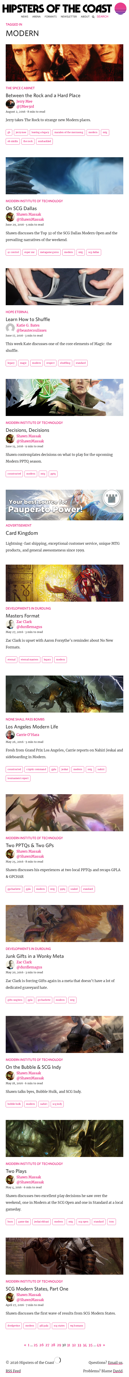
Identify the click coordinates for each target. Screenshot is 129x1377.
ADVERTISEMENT (19, 525)
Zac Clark (24, 622)
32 (74, 1345)
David (117, 1371)
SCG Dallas (93, 252)
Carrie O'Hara (27, 735)
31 (68, 1345)
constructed (14, 473)
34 (85, 1345)
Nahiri (101, 769)
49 (99, 1345)
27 (47, 1345)
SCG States (59, 1325)
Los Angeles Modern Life (32, 726)
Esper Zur (29, 252)
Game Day (23, 1221)
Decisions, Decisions (27, 430)
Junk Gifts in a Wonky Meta (35, 956)
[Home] (64, 8)
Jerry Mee (24, 101)
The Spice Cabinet (20, 88)
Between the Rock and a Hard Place (43, 95)
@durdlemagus (29, 627)
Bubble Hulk (14, 1104)
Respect (50, 363)
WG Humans (76, 1325)
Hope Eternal (17, 312)
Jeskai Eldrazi (41, 1221)
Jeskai (64, 769)
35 (90, 1345)
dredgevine (14, 1325)
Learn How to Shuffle (28, 319)
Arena (36, 16)
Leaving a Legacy (40, 132)
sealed (74, 889)
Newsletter (69, 16)
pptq (53, 473)
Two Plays (16, 1171)
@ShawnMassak (30, 219)
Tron (111, 1221)
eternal (11, 659)
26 (41, 1345)
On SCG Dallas (21, 208)
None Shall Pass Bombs (25, 719)
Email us (115, 1363)
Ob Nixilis (13, 141)
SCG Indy (57, 1104)
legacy (11, 363)
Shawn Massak (28, 214)
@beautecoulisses (31, 330)
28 (53, 1345)
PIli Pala (44, 1325)
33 (79, 1345)
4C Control (13, 252)
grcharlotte (44, 1000)
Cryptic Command (36, 769)
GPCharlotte (14, 889)
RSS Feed (13, 1371)
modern (93, 132)
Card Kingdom (22, 533)
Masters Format (22, 615)
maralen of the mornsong (68, 132)
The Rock (28, 141)
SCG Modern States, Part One (37, 1288)
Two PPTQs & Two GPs (30, 845)
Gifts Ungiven (15, 1000)
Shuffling (65, 363)
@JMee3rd (25, 106)
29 (59, 1345)
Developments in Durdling (28, 608)
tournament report (18, 778)
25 (36, 1345)
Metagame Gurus (49, 252)
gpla (53, 769)
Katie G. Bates (27, 325)
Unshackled (44, 141)
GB (9, 132)
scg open (83, 1221)
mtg (105, 132)
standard (81, 363)
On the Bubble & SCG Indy (33, 1067)
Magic (23, 363)
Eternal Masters (29, 659)
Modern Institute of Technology (34, 201)
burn (10, 1221)
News (24, 16)
